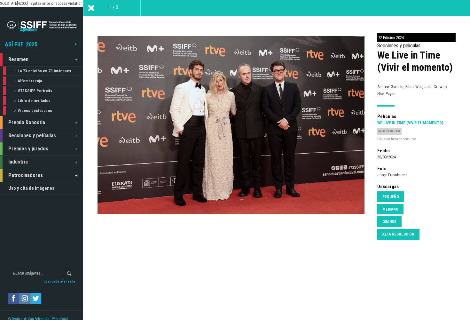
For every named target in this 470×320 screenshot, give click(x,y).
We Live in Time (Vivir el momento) (410, 123)
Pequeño (390, 197)
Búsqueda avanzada (59, 281)
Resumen (18, 59)
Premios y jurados (28, 149)
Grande (389, 222)
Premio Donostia (26, 122)
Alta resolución (398, 234)
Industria (18, 162)
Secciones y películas (32, 135)
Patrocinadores (25, 175)
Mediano (390, 209)
